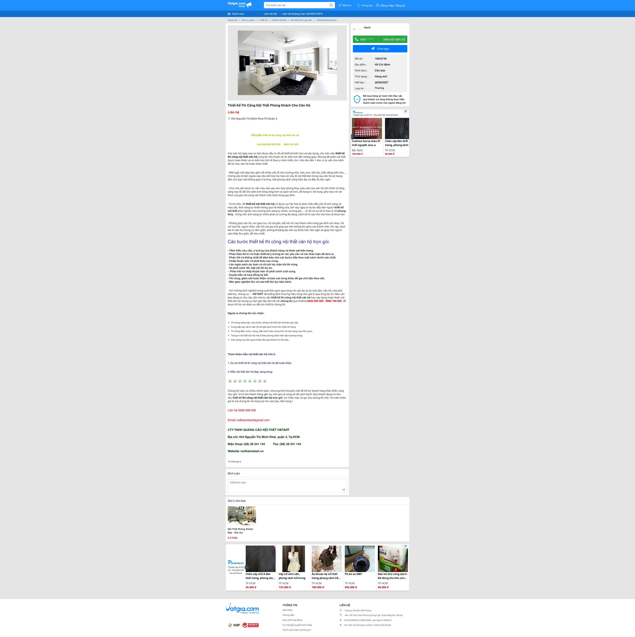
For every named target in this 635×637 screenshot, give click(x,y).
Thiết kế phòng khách (326, 19)
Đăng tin (347, 5)
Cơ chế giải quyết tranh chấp (297, 624)
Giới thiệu (288, 610)
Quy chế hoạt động (292, 619)
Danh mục (237, 13)
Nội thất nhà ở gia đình (301, 19)
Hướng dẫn (288, 614)
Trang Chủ (232, 19)
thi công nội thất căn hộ (257, 397)
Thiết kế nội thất (278, 19)
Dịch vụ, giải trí (248, 19)
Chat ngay (383, 48)
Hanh (367, 27)
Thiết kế (263, 19)
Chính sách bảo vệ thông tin (297, 629)
